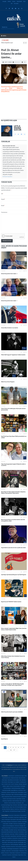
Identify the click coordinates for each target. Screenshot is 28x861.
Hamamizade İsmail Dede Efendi (7, 832)
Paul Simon (13, 846)
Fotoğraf (22, 788)
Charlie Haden (5, 823)
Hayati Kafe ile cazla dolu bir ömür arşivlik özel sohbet (13, 547)
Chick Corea (15, 823)
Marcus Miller (4, 842)
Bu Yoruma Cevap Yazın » (8, 176)
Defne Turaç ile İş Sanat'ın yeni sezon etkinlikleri (12, 712)
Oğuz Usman (21, 844)
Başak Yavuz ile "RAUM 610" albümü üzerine (11, 601)
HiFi (11, 3)
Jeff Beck (16, 834)
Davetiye (16, 784)
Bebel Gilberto (19, 819)
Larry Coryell (8, 840)
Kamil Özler (24, 836)
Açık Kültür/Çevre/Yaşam (19, 775)
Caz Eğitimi (17, 782)
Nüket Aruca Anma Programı (7, 381)
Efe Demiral (17, 825)
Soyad (3, 199)
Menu (4, 35)
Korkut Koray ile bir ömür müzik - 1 (9, 300)
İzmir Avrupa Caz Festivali (11, 798)
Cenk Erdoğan (24, 821)
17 (14, 750)
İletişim (13, 1)
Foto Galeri (16, 3)
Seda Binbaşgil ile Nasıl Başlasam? (13, 848)
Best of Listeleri (4, 782)
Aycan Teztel (16, 817)
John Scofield (7, 836)
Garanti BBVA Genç (14, 790)
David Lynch (20, 823)
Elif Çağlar (21, 825)
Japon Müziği (18, 798)
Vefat (3, 811)
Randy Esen (24, 846)
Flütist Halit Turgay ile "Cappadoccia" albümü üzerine (13, 354)
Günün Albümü (20, 792)
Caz (14, 782)
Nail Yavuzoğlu (20, 842)
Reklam (9, 1)
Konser (21, 800)
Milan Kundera (10, 842)
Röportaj (12, 809)
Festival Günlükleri (16, 786)
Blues (24, 1)
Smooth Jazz (16, 809)
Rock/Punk (8, 809)
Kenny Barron (9, 838)
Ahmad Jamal (11, 815)
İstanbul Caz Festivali (16, 796)
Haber (13, 794)
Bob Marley (9, 821)
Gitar (24, 790)
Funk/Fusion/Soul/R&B (6, 790)
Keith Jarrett (4, 838)
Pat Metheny (8, 846)
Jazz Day (23, 798)
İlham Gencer (16, 832)
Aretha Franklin (4, 817)
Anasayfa (4, 1)
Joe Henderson (21, 834)
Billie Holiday (3, 821)
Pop (13, 807)
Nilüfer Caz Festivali (5, 807)
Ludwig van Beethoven (21, 840)
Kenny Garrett (15, 838)
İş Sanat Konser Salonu (8, 796)
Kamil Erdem (19, 836)
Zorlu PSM (23, 811)
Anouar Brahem (23, 815)
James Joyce (12, 834)
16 (10, 750)
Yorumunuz (4, 212)
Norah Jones (8, 844)
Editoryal (20, 784)
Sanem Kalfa (4, 848)
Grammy (8, 792)
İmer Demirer (21, 832)
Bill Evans (24, 819)
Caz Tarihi (6, 784)
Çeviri (9, 784)
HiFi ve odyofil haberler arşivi (8, 42)
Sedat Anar (21, 848)
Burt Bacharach (14, 821)
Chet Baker (11, 823)
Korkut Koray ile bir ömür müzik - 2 (9, 273)
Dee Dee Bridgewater (10, 825)
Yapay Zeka (7, 811)
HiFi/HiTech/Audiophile (18, 794)
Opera (11, 807)
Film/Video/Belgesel (7, 788)
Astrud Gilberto (11, 817)
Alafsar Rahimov (17, 815)
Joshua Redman (13, 836)
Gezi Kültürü (20, 790)
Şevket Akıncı (8, 850)
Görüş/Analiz (3, 792)
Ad (2, 193)
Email (3, 205)
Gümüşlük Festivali (14, 792)
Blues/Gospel (10, 782)
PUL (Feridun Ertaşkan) (19, 807)
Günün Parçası (8, 794)
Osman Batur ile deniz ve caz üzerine (9, 327)
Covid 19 (12, 784)
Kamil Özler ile (4, 739)
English (8, 786)
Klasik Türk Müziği (16, 800)
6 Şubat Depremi (11, 775)
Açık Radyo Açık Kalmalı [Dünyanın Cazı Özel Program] (13, 574)
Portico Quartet (19, 846)
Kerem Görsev (20, 838)
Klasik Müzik (19, 1)
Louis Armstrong (14, 840)
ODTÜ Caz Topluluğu (14, 844)
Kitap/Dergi (5, 800)
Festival (11, 786)
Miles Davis (16, 842)
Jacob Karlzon (6, 834)
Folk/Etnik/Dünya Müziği (16, 788)
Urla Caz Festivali (23, 809)
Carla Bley (19, 821)
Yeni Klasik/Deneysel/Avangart (15, 811)
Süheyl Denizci (22, 850)
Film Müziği (23, 786)
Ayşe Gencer (21, 817)
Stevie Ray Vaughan (15, 850)
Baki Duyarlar (7, 819)
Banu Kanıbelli (13, 819)
